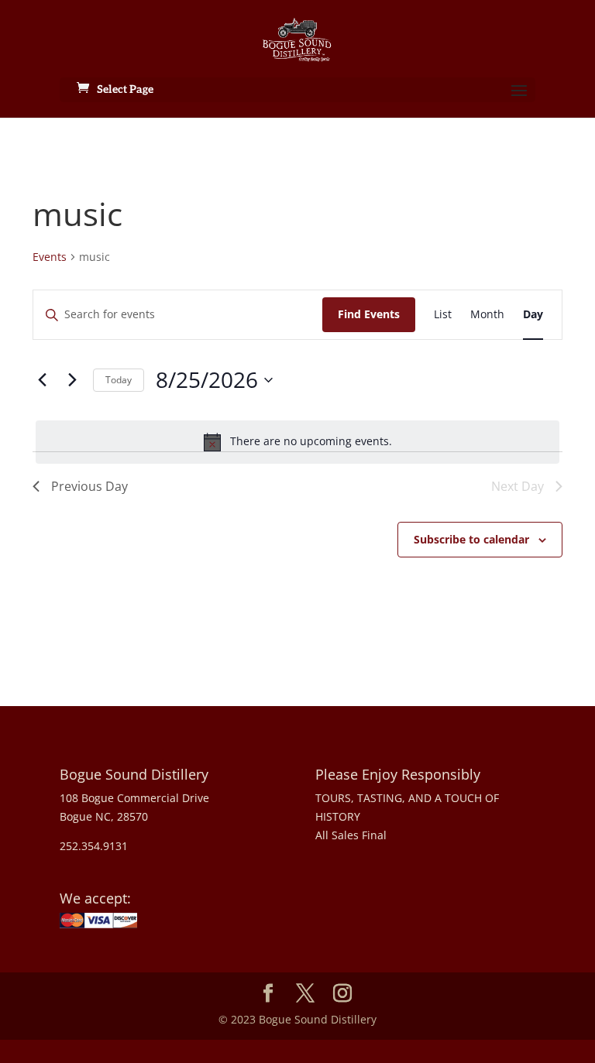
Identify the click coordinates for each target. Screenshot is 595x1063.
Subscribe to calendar (471, 539)
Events (50, 256)
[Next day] (72, 380)
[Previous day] (42, 380)
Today (118, 379)
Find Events (369, 314)
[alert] (297, 442)
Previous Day (89, 486)
